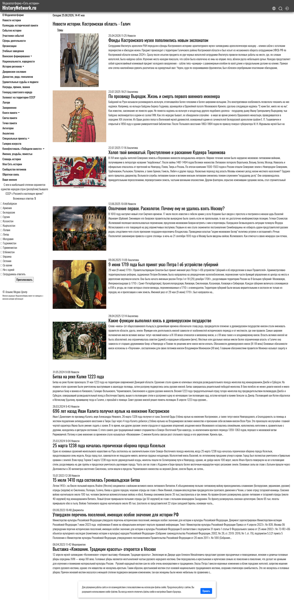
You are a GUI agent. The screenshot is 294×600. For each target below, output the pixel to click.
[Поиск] (280, 8)
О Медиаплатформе (13, 15)
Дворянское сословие (14, 71)
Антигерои (8, 128)
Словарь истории (11, 159)
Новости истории (11, 20)
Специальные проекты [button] (14, 138)
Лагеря (6, 102)
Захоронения (9, 107)
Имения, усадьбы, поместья (17, 153)
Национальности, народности (18, 61)
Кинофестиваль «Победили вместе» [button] (22, 148)
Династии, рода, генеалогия (17, 76)
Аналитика (8, 133)
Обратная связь (10, 174)
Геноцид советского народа (17, 92)
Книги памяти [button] (9, 112)
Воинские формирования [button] (16, 56)
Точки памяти (9, 123)
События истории (11, 30)
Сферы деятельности (14, 40)
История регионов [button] (12, 66)
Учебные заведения (13, 51)
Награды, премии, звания (16, 87)
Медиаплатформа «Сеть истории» (20, 6)
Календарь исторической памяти (20, 25)
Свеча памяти (9, 117)
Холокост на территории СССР (18, 97)
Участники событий (13, 35)
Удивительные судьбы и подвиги (20, 81)
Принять (206, 591)
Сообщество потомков (14, 169)
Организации (9, 46)
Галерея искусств (11, 143)
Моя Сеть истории (12, 164)
